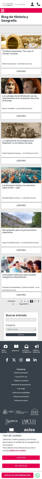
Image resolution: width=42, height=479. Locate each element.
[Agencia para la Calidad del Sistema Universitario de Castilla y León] (29, 422)
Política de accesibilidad (21, 393)
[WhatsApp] (37, 475)
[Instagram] (21, 360)
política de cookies (17, 451)
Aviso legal (21, 388)
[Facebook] (7, 360)
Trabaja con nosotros (21, 380)
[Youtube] (28, 360)
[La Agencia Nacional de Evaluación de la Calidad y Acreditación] (12, 422)
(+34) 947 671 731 (21, 377)
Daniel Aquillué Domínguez (11, 153)
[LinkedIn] (35, 360)
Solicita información (21, 373)
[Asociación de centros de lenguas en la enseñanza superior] (28, 431)
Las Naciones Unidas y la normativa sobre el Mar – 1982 (18, 186)
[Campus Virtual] (32, 4)
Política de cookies (21, 400)
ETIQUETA (10, 325)
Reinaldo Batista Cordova (11, 198)
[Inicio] (15, 4)
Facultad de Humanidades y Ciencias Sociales (18, 287)
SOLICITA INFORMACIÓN (17, 475)
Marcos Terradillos (8, 108)
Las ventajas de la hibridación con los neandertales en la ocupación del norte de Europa (20, 98)
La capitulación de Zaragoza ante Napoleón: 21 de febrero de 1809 (18, 142)
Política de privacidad (21, 396)
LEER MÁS (21, 71)
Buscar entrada (16, 315)
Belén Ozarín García (9, 64)
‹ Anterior (11, 301)
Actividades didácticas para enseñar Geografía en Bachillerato (19, 276)
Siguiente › (24, 304)
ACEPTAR (21, 457)
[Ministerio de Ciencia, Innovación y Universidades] (15, 412)
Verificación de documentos (21, 385)
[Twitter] (14, 360)
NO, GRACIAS (21, 466)
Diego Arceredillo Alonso (11, 242)
